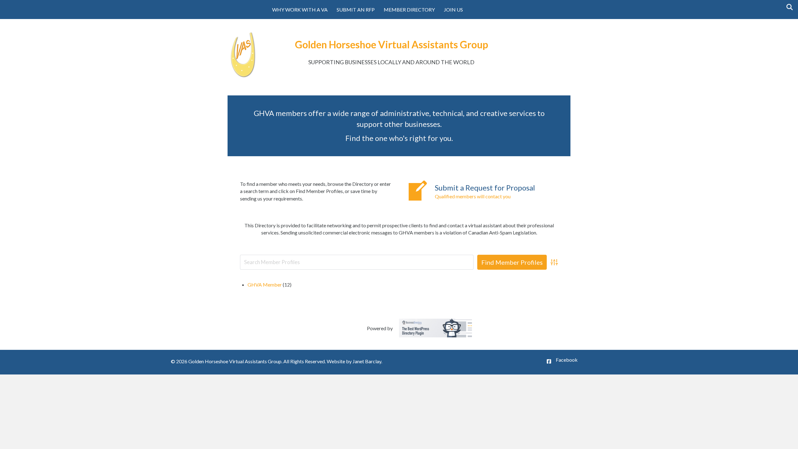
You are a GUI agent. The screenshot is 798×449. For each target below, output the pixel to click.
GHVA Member (265, 284)
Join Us (453, 9)
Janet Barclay (367, 361)
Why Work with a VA (300, 9)
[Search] (788, 7)
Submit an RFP (356, 9)
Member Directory (409, 9)
